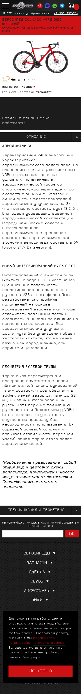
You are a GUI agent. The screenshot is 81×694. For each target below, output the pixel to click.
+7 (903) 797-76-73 (66, 15)
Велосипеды (37, 553)
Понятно (40, 671)
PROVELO (23, 5)
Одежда (37, 572)
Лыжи (37, 600)
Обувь (37, 581)
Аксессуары (37, 591)
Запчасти (37, 563)
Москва (27, 87)
